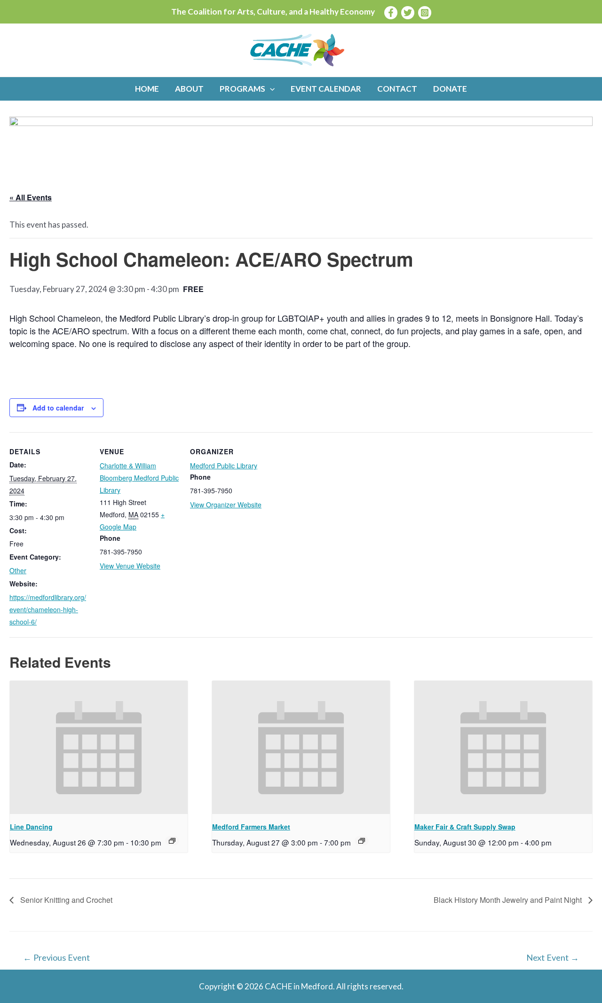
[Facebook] (390, 12)
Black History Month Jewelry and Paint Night (509, 899)
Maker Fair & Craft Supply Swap (464, 826)
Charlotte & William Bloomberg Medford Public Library (139, 478)
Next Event (552, 957)
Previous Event (56, 957)
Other (17, 570)
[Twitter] (407, 12)
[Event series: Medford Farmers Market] (361, 841)
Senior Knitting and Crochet (65, 899)
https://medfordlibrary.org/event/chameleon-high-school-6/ (47, 609)
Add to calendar (58, 407)
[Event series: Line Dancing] (172, 841)
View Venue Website (130, 565)
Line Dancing (31, 826)
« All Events (30, 197)
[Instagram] (424, 12)
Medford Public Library (223, 465)
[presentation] (99, 747)
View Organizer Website (225, 504)
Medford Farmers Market (251, 826)
